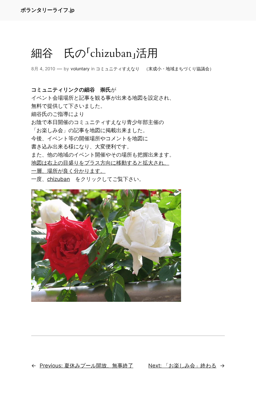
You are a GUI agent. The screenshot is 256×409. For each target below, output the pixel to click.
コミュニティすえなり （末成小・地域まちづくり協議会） (155, 68)
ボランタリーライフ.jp (48, 10)
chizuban (58, 179)
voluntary (80, 68)
